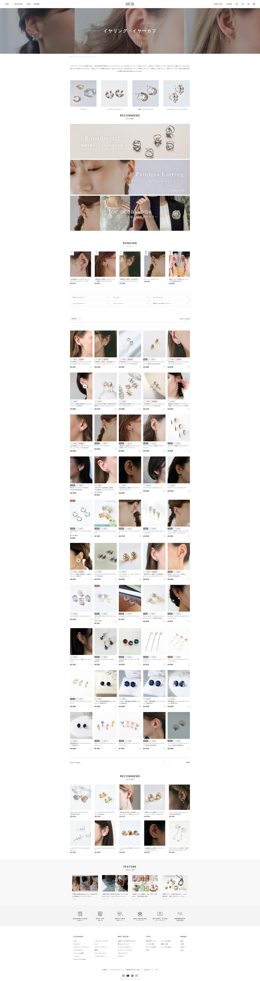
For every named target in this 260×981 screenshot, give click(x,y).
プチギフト (121, 956)
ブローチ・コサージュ (101, 947)
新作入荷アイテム (151, 941)
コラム (156, 969)
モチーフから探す (151, 947)
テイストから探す (166, 941)
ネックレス (76, 944)
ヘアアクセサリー (78, 950)
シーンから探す (150, 944)
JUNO (182, 944)
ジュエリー (76, 956)
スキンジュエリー (123, 953)
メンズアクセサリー (100, 956)
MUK (182, 941)
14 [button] (179, 763)
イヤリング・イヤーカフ (101, 941)
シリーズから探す (166, 947)
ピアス (75, 941)
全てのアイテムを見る (79, 959)
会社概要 (104, 969)
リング (96, 944)
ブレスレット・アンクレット (81, 947)
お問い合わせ (147, 969)
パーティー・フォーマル (125, 950)
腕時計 (96, 950)
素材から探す (164, 944)
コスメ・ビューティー (101, 953)
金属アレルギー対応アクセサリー (127, 941)
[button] (188, 762)
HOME (71, 56)
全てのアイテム (78, 56)
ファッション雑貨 (78, 953)
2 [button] (169, 763)
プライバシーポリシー (116, 969)
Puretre (183, 947)
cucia (182, 950)
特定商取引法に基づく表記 (133, 969)
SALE (147, 950)
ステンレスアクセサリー (125, 947)
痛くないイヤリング (123, 944)
